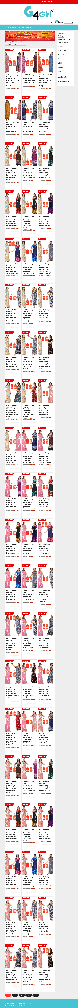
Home (7, 27)
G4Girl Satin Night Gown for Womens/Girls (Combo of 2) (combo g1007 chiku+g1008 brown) (12, 174)
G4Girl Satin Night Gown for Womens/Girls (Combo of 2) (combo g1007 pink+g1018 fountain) (45, 596)
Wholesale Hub (63, 81)
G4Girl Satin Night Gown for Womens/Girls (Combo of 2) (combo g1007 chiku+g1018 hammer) (28, 315)
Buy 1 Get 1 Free (64, 77)
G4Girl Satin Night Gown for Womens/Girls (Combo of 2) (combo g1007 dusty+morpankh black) (45, 976)
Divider (60, 63)
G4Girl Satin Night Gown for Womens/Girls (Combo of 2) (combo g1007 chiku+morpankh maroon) (28, 410)
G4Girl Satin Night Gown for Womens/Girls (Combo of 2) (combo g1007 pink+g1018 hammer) (12, 644)
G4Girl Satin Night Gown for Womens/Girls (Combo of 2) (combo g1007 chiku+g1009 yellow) (28, 221)
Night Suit (61, 59)
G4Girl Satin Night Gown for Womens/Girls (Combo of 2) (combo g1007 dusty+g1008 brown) (12, 787)
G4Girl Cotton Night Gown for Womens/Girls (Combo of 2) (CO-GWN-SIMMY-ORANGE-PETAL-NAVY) (45, 80)
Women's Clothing (65, 39)
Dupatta (61, 67)
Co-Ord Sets (63, 42)
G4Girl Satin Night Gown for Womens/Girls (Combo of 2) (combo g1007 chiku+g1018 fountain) (12, 315)
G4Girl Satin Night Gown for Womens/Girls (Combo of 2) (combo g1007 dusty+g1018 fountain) (12, 928)
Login (62, 22)
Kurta (60, 47)
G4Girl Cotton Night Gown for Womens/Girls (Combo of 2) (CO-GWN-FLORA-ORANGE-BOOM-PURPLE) (12, 80)
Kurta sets (62, 51)
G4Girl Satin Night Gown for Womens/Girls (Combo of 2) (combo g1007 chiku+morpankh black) (45, 363)
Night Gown (62, 55)
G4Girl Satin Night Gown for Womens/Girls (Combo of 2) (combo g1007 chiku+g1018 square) (28, 363)
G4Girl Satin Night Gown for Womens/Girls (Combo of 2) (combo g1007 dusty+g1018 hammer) (28, 928)
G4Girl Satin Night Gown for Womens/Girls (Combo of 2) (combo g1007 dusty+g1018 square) (28, 976)
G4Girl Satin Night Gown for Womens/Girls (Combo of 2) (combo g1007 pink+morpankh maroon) (12, 739)
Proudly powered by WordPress (15, 1003)
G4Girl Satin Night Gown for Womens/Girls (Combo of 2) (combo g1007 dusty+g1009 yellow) (28, 834)
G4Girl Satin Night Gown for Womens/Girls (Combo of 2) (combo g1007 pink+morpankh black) (28, 691)
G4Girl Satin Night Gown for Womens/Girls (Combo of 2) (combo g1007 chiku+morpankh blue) (12, 410)
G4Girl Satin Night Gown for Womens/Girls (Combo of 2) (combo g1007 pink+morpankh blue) (45, 691)
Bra (59, 71)
